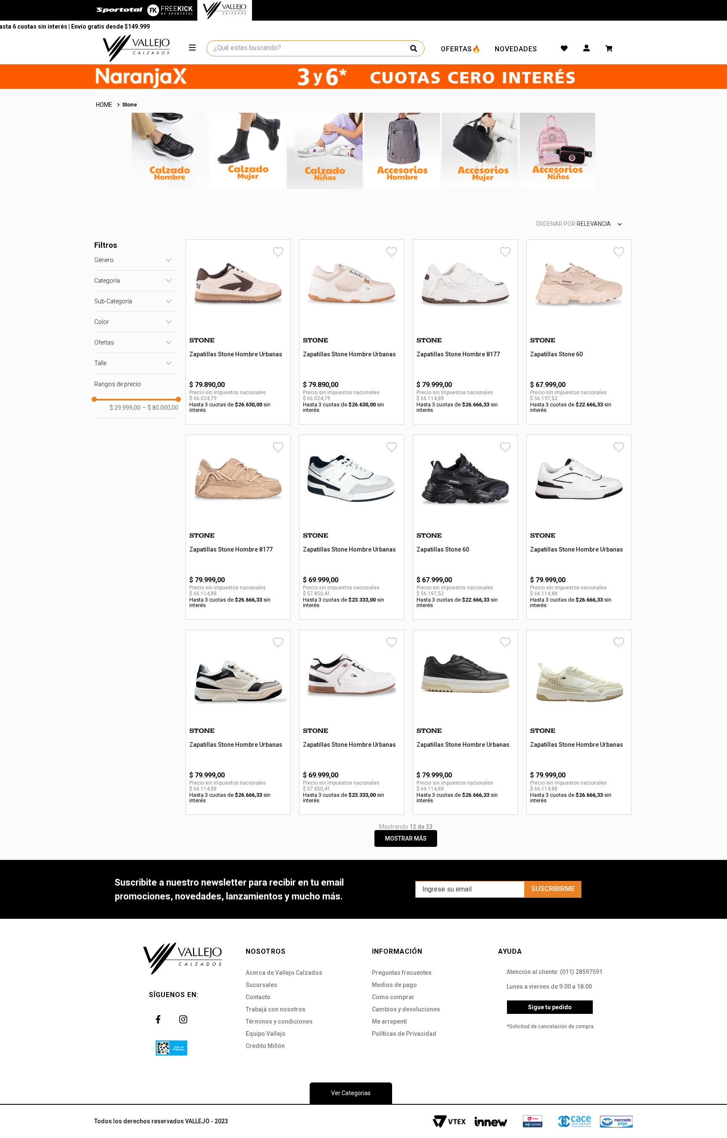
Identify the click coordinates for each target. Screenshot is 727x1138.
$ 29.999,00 (125, 407)
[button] (136, 260)
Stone (129, 104)
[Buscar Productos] (413, 48)
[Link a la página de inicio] (104, 105)
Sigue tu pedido (550, 1007)
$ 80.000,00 (160, 407)
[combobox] (316, 48)
